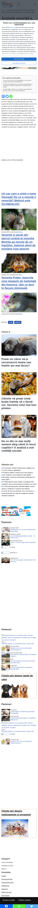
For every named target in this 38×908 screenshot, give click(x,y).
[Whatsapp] (11, 96)
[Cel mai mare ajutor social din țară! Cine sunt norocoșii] (5, 560)
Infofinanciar (5, 886)
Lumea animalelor (7, 862)
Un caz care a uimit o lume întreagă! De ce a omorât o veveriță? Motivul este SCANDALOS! (17, 81)
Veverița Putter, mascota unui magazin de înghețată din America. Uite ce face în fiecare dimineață (17, 90)
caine (10, 322)
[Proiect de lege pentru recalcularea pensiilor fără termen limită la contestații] (5, 668)
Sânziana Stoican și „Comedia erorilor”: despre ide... (17, 643)
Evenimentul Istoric (7, 882)
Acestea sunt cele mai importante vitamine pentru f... (21, 649)
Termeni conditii (8, 900)
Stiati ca (4, 869)
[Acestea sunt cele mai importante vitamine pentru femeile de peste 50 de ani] (5, 648)
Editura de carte (6, 892)
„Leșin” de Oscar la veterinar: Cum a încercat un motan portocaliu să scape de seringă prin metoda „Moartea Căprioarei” (17, 493)
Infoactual (4, 889)
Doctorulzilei (5, 895)
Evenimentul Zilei (6, 879)
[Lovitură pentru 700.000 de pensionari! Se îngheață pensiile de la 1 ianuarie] (5, 712)
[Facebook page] (16, 515)
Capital (3, 876)
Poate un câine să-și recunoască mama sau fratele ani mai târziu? (16, 362)
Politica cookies (25, 900)
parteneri (12, 27)
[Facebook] (3, 96)
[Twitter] (7, 96)
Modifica (20, 232)
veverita (17, 322)
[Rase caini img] (15, 697)
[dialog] (19, 43)
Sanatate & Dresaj (7, 865)
